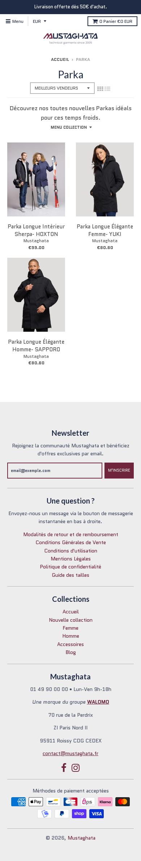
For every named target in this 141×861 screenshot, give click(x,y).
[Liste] (107, 89)
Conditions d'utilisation (70, 550)
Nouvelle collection (71, 620)
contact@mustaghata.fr (70, 753)
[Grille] (100, 89)
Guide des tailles (70, 575)
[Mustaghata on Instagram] (76, 768)
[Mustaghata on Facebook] (64, 768)
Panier (115, 21)
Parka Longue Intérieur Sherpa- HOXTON (36, 230)
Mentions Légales (71, 558)
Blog (70, 652)
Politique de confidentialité (70, 566)
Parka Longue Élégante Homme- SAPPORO (36, 345)
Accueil (60, 59)
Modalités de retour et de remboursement (70, 534)
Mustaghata (36, 240)
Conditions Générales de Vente (70, 542)
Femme (70, 628)
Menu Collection (69, 127)
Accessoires (70, 644)
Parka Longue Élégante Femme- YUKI (105, 230)
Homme (70, 635)
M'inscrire (119, 470)
